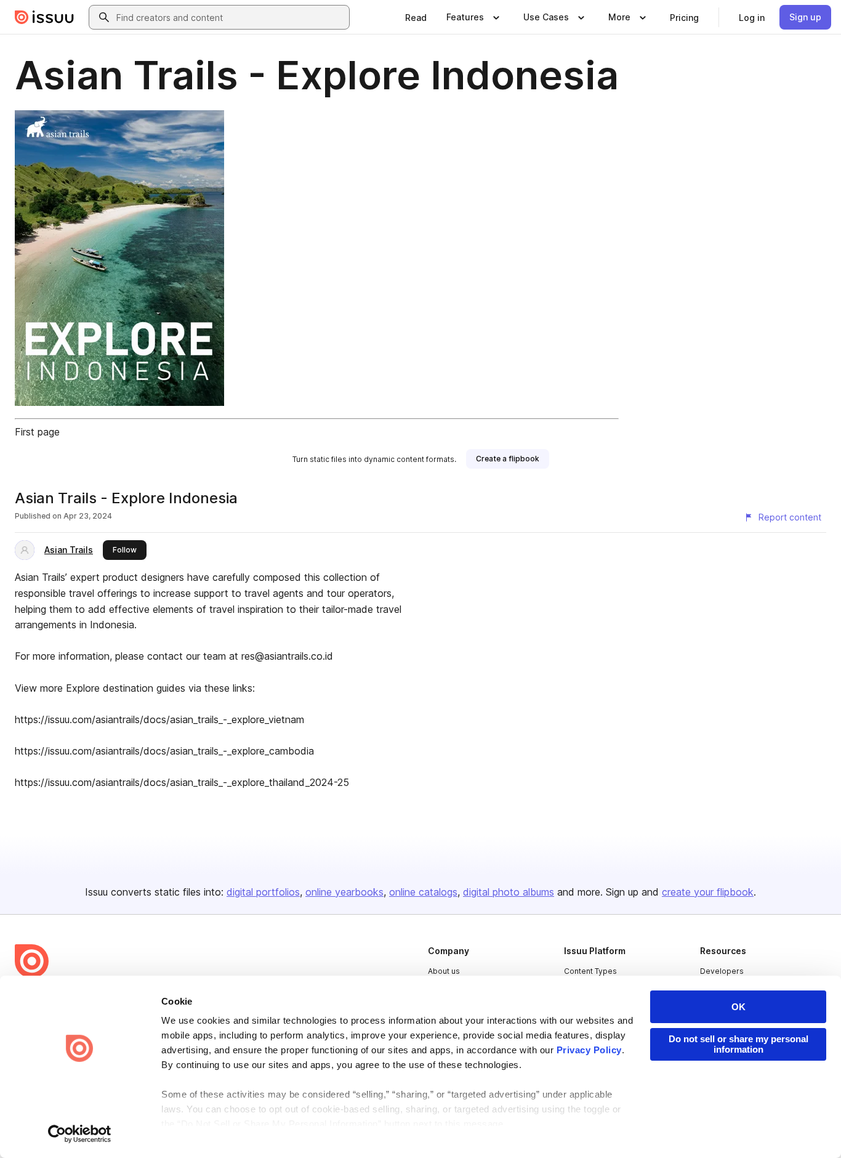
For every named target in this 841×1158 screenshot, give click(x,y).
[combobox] (230, 17)
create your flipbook (708, 892)
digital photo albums (508, 892)
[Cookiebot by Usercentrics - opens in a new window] (80, 1134)
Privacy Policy (589, 1050)
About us (444, 971)
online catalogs (423, 892)
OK (738, 1007)
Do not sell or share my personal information (738, 1044)
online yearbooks (344, 892)
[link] (416, 17)
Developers (722, 971)
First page (37, 432)
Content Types (590, 971)
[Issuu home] (44, 17)
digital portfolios (263, 892)
